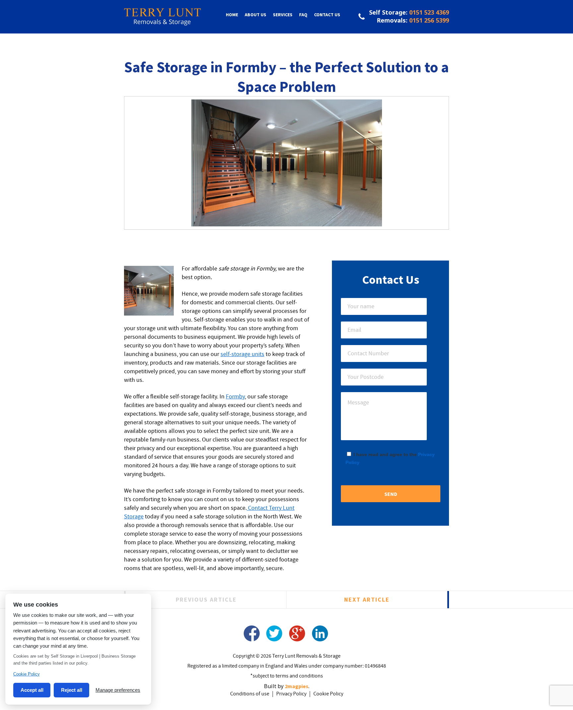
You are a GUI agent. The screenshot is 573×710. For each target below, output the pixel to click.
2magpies (296, 686)
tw (274, 633)
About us (255, 15)
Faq (303, 15)
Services (282, 15)
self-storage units (242, 354)
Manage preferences (118, 690)
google (297, 633)
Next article (367, 599)
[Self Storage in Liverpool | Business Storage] (162, 21)
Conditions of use (249, 694)
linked (320, 633)
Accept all (32, 690)
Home (232, 15)
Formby (235, 397)
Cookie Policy (328, 694)
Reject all (71, 690)
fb (251, 633)
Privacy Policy (291, 694)
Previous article (206, 599)
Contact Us (327, 15)
